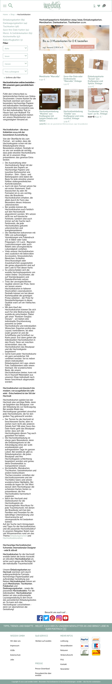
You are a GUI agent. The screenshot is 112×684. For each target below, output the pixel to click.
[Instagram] (59, 618)
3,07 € (91, 86)
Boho (7, 49)
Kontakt (63, 664)
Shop (12, 15)
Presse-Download (42, 669)
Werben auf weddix (43, 641)
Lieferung (64, 641)
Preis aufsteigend (12, 72)
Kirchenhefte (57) (11, 36)
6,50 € (95, 116)
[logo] (56, 6)
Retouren (64, 650)
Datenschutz (15, 655)
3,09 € (43, 124)
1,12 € (67, 84)
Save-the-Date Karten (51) (16, 30)
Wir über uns (15, 641)
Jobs (12, 660)
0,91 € (43, 79)
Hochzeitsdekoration (12, 538)
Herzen (8, 64)
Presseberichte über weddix (43, 674)
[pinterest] (53, 618)
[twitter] (46, 618)
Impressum (14, 646)
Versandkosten (66, 646)
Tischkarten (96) (11, 26)
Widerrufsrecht (66, 655)
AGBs (12, 650)
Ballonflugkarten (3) (13, 40)
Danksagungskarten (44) (15, 23)
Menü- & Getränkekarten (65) (17, 33)
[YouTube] (65, 618)
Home (5, 15)
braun (7, 56)
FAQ (62, 660)
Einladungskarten (18, 536)
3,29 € (67, 121)
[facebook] (40, 618)
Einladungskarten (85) (14, 19)
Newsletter (64, 669)
